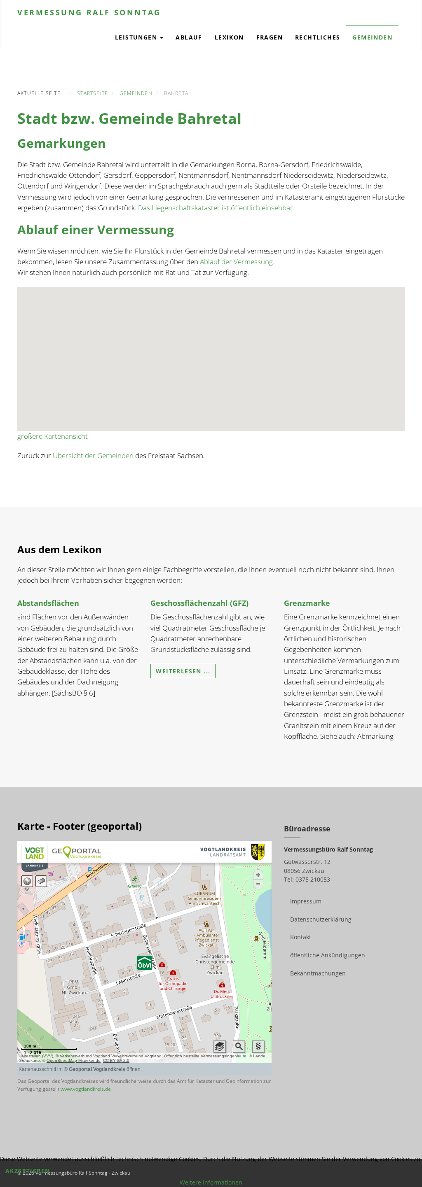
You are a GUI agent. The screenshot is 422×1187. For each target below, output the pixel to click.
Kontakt (300, 937)
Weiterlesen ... (183, 671)
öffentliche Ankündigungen (327, 955)
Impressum (305, 901)
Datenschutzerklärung (321, 919)
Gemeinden (372, 37)
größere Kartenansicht (52, 436)
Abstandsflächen (48, 603)
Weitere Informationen (211, 1182)
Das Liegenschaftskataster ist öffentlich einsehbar (215, 207)
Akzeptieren (27, 1171)
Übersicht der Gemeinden (93, 455)
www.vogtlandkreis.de (86, 1088)
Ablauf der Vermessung (236, 261)
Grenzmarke (307, 603)
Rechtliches (317, 37)
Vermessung (89, 12)
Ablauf (189, 37)
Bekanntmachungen (318, 973)
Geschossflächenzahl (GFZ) (199, 603)
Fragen (269, 37)
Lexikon (229, 37)
